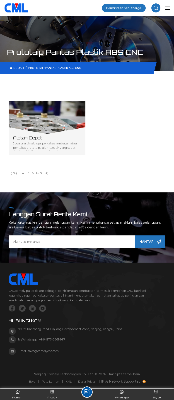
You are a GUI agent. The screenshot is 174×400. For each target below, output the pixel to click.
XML (69, 381)
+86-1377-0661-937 (52, 339)
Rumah (18, 67)
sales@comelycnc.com (43, 351)
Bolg (32, 381)
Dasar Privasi (87, 381)
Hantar (147, 242)
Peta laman (50, 381)
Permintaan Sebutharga (123, 8)
